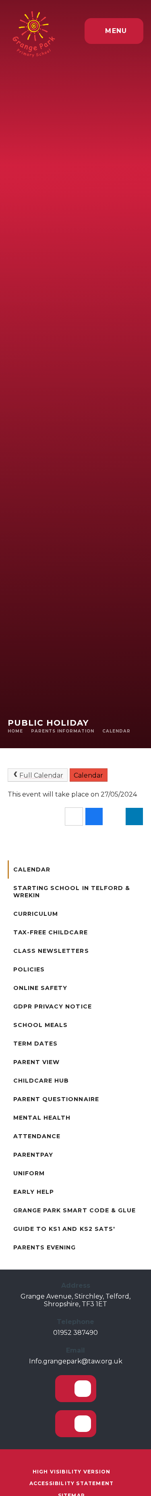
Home (15, 731)
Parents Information (62, 731)
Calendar (116, 731)
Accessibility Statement (71, 1483)
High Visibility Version (72, 1472)
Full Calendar (41, 775)
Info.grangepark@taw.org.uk (75, 1361)
